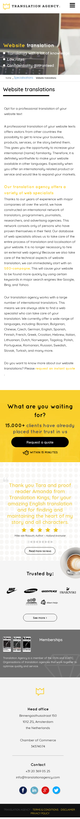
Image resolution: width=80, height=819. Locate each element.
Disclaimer (68, 809)
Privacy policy (40, 813)
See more (39, 617)
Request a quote (40, 442)
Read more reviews (40, 551)
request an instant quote (55, 368)
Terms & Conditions (45, 809)
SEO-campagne (17, 268)
